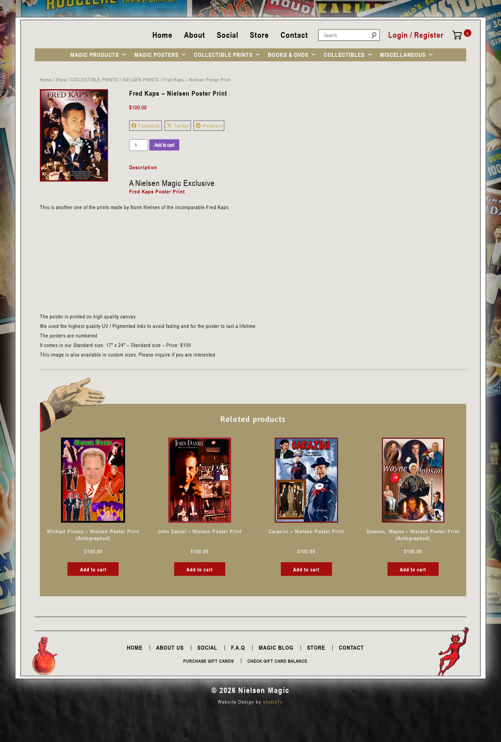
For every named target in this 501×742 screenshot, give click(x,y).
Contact (294, 35)
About (194, 35)
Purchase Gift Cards (208, 661)
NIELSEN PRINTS (140, 79)
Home (162, 35)
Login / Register (416, 35)
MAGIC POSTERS (156, 55)
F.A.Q (238, 647)
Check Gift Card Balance (277, 661)
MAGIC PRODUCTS (94, 55)
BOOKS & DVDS (288, 55)
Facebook (149, 125)
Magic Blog (276, 647)
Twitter (181, 125)
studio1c (273, 702)
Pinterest (212, 125)
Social (227, 35)
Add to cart (164, 144)
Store (259, 35)
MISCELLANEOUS (403, 55)
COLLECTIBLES (344, 55)
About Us (170, 647)
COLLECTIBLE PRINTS (223, 55)
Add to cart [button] (93, 569)
